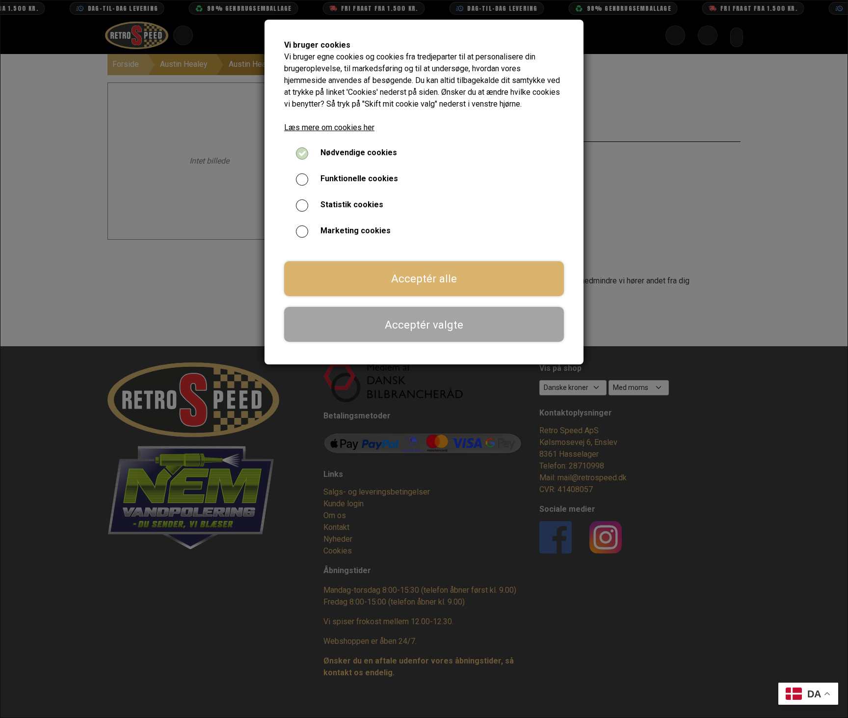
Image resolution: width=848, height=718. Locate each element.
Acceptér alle (424, 278)
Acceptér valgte (424, 324)
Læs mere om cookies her (329, 127)
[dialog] (424, 359)
